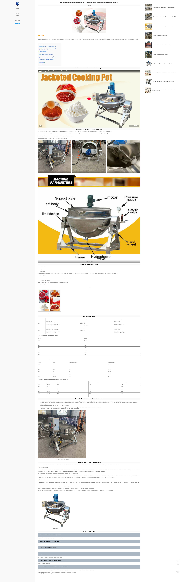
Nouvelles (17, 13)
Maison (17, 8)
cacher (43, 44)
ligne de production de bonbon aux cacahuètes (87, 38)
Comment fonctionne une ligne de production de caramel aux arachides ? (164, 7)
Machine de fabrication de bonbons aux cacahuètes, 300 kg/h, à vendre (163, 81)
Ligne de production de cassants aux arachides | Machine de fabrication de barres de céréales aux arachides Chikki (164, 90)
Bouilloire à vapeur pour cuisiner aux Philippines (160, 35)
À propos (17, 18)
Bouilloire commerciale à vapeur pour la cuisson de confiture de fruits (163, 63)
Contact (17, 15)
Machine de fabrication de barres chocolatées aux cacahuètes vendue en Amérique (165, 16)
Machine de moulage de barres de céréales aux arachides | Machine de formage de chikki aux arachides (164, 72)
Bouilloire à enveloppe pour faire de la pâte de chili (160, 54)
